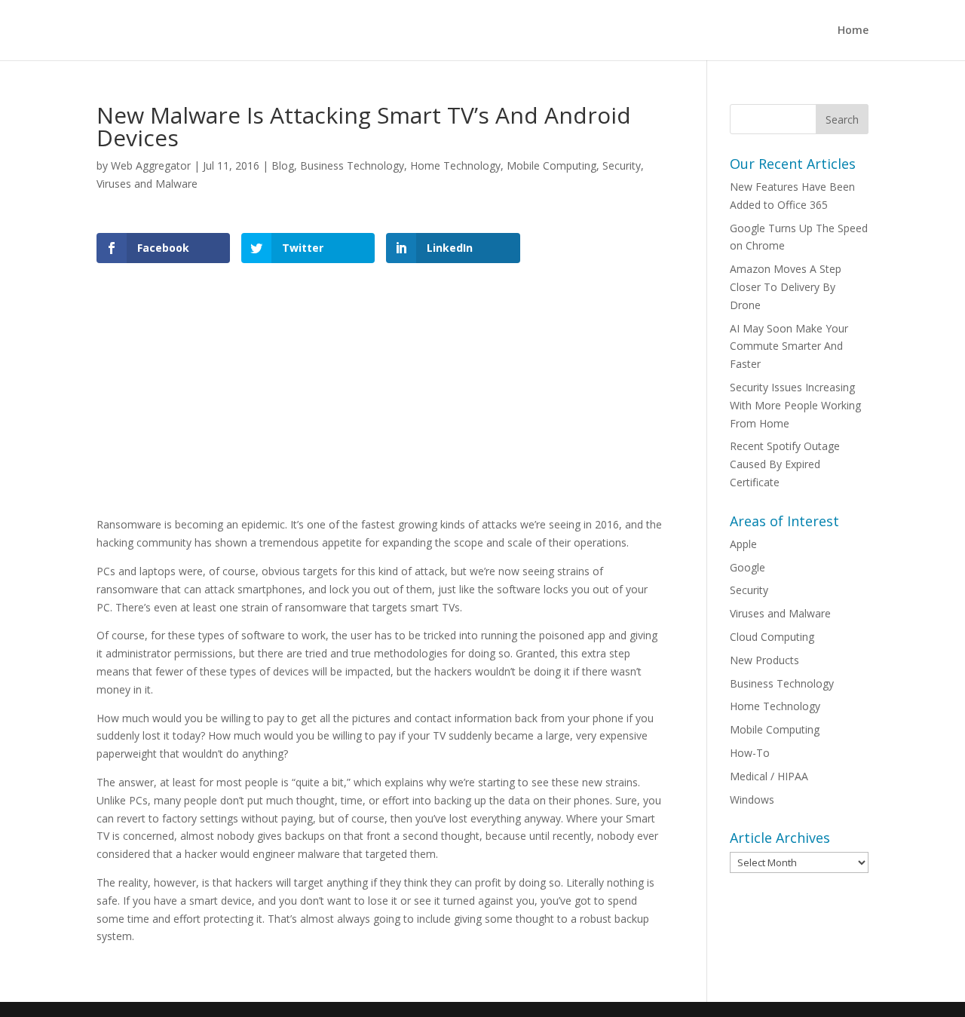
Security (621, 165)
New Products (764, 660)
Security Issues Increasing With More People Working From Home (795, 405)
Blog (282, 165)
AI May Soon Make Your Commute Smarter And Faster (789, 346)
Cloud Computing (772, 636)
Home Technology (455, 165)
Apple (743, 544)
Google (747, 567)
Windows (752, 799)
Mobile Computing (551, 165)
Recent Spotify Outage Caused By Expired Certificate (785, 464)
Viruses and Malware (147, 183)
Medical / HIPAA (769, 776)
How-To (750, 753)
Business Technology (352, 165)
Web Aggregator (151, 165)
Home (853, 31)
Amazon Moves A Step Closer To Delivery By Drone (785, 287)
